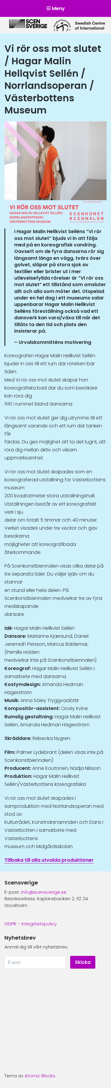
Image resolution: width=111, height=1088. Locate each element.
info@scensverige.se (43, 892)
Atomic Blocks (40, 1076)
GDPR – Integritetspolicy (30, 924)
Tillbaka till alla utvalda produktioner (49, 860)
